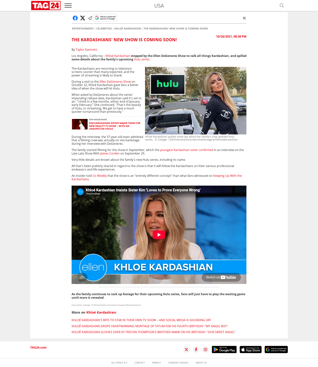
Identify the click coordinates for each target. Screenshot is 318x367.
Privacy (156, 362)
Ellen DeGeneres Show (116, 82)
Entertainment (83, 28)
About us (201, 362)
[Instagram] (205, 349)
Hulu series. (142, 59)
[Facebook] (196, 349)
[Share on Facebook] (75, 18)
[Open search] (281, 5)
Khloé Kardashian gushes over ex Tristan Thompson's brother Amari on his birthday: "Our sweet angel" (154, 332)
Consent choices (178, 362)
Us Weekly (100, 176)
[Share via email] (90, 18)
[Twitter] (186, 349)
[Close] (244, 18)
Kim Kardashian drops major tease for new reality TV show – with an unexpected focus (114, 126)
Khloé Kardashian (127, 28)
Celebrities (104, 28)
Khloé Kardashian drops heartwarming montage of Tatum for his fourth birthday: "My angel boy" (150, 326)
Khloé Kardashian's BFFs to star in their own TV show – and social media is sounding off (141, 320)
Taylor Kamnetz (86, 50)
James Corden (110, 153)
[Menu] (68, 5)
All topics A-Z (119, 362)
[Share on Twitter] (82, 18)
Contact (140, 362)
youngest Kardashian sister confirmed (186, 150)
